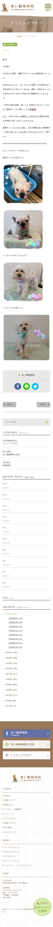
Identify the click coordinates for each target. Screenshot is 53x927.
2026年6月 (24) (15, 627)
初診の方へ (9, 805)
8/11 (5, 528)
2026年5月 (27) (15, 631)
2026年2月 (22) (15, 643)
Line (26, 386)
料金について (10, 823)
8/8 (4, 561)
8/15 (5, 495)
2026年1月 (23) (15, 647)
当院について (10, 800)
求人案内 (8, 828)
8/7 (4, 572)
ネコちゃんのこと (12, 852)
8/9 (4, 550)
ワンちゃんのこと (12, 847)
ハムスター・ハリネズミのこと (17, 865)
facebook (17, 386)
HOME (19, 36)
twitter (35, 386)
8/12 (5, 517)
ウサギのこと (10, 856)
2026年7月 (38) (15, 622)
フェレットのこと (12, 861)
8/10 (5, 539)
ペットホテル (10, 818)
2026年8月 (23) (15, 618)
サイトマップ (10, 832)
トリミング (9, 814)
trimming (11, 45)
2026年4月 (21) (15, 635)
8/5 (4, 583)
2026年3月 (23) (15, 639)
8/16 (5, 484)
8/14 (5, 506)
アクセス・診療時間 (13, 809)
